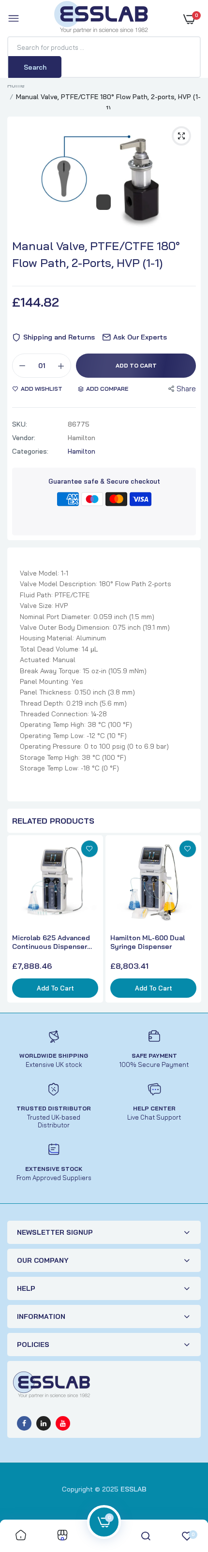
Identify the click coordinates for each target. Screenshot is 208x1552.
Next (191, 920)
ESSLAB (133, 1489)
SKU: (19, 424)
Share (186, 388)
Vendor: (23, 437)
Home (16, 85)
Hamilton (81, 451)
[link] (89, 848)
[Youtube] (63, 1423)
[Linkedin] (43, 1423)
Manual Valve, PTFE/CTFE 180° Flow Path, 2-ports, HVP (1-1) (96, 254)
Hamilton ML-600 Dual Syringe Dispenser (147, 942)
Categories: (30, 451)
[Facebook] (24, 1423)
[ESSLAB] (101, 19)
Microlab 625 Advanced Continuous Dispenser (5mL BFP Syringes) (51, 942)
